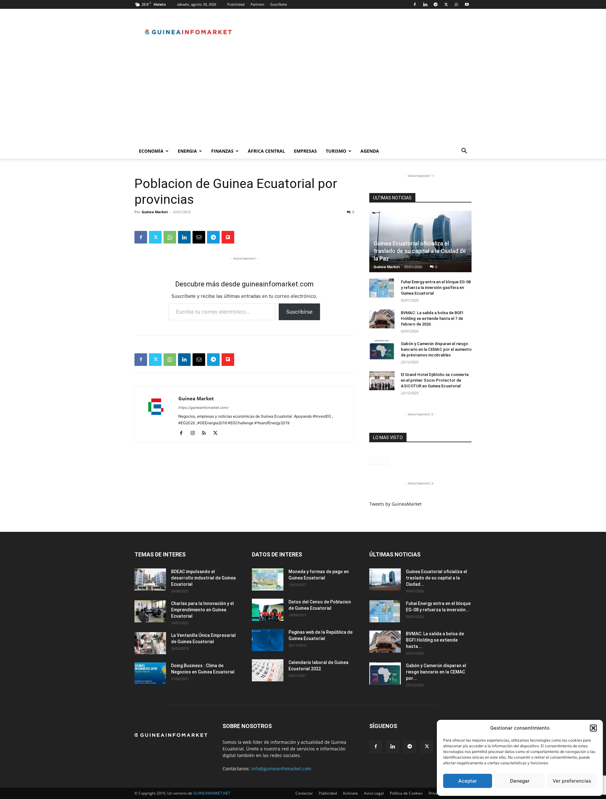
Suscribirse (299, 311)
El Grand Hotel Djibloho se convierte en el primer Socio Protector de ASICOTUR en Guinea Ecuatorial (435, 380)
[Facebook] (414, 4)
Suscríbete (278, 4)
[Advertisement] (303, 96)
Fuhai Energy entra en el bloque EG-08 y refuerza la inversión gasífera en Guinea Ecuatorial (436, 287)
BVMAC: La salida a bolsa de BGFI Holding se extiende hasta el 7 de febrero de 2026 (432, 318)
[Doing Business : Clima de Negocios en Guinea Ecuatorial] (150, 673)
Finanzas (222, 151)
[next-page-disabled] (383, 461)
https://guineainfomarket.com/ (203, 407)
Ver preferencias (572, 781)
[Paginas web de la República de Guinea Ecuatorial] (267, 640)
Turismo (336, 151)
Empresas (305, 151)
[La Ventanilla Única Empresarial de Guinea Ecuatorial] (150, 643)
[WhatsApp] (456, 4)
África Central (266, 151)
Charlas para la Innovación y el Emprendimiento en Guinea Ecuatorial (202, 610)
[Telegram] (435, 4)
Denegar (520, 781)
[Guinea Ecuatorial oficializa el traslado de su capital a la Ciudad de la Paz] (385, 579)
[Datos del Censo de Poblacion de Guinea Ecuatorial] (267, 610)
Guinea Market (155, 211)
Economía (151, 151)
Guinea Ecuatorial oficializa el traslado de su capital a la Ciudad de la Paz (420, 251)
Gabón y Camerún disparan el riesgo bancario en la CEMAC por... (436, 672)
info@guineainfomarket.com (281, 769)
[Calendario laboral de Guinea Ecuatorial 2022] (267, 670)
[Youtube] (467, 4)
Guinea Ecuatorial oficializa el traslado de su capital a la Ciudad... (436, 578)
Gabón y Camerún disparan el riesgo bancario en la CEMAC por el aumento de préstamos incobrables (436, 349)
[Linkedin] (425, 4)
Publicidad (236, 4)
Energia (187, 151)
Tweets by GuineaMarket (395, 504)
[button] (593, 728)
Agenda (369, 151)
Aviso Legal (374, 793)
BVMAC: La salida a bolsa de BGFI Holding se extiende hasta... (435, 640)
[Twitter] (446, 4)
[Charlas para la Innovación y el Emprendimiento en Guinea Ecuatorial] (150, 611)
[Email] (199, 237)
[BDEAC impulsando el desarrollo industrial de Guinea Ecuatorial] (150, 579)
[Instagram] (195, 433)
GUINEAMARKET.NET (211, 793)
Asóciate (350, 793)
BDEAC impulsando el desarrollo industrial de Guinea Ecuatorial (203, 578)
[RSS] (206, 433)
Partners (257, 4)
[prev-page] (373, 461)
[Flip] (228, 237)
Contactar (304, 793)
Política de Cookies (406, 793)
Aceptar (467, 781)
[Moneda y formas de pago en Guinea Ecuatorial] (267, 579)
